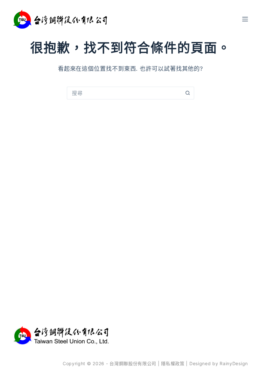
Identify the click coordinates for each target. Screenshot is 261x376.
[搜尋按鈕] (187, 93)
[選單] (245, 19)
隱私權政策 (173, 363)
